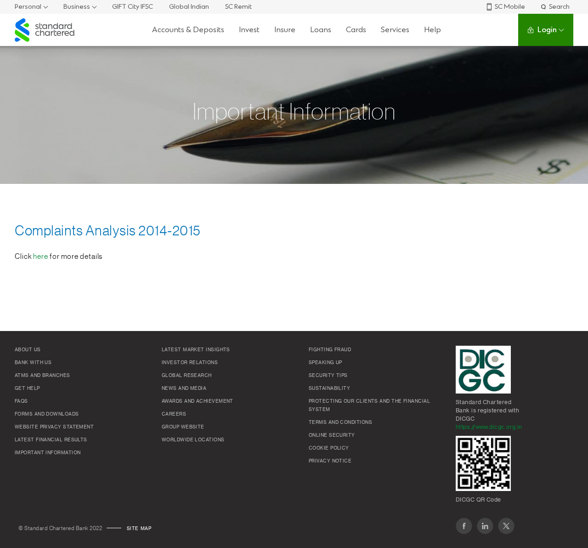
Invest (249, 29)
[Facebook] (464, 526)
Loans (320, 29)
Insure (284, 29)
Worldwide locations (193, 440)
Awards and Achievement (197, 401)
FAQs (21, 401)
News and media (184, 388)
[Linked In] (485, 526)
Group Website (183, 427)
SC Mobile (510, 6)
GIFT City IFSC (132, 6)
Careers (174, 414)
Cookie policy (329, 448)
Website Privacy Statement (54, 427)
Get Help (27, 388)
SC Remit (238, 6)
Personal (28, 6)
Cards (356, 29)
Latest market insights (196, 350)
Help (432, 29)
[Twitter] (506, 526)
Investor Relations (190, 362)
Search (559, 6)
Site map (139, 528)
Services (395, 29)
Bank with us (33, 362)
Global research (187, 375)
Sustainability (329, 388)
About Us (28, 350)
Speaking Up (325, 362)
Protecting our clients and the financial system (369, 405)
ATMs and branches (42, 375)
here (40, 256)
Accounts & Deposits (188, 29)
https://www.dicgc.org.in (489, 427)
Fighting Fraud (330, 350)
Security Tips (328, 375)
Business (76, 6)
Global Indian (189, 6)
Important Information (47, 453)
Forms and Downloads (47, 414)
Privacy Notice (330, 461)
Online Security (332, 435)
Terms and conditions (340, 422)
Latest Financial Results (51, 440)
